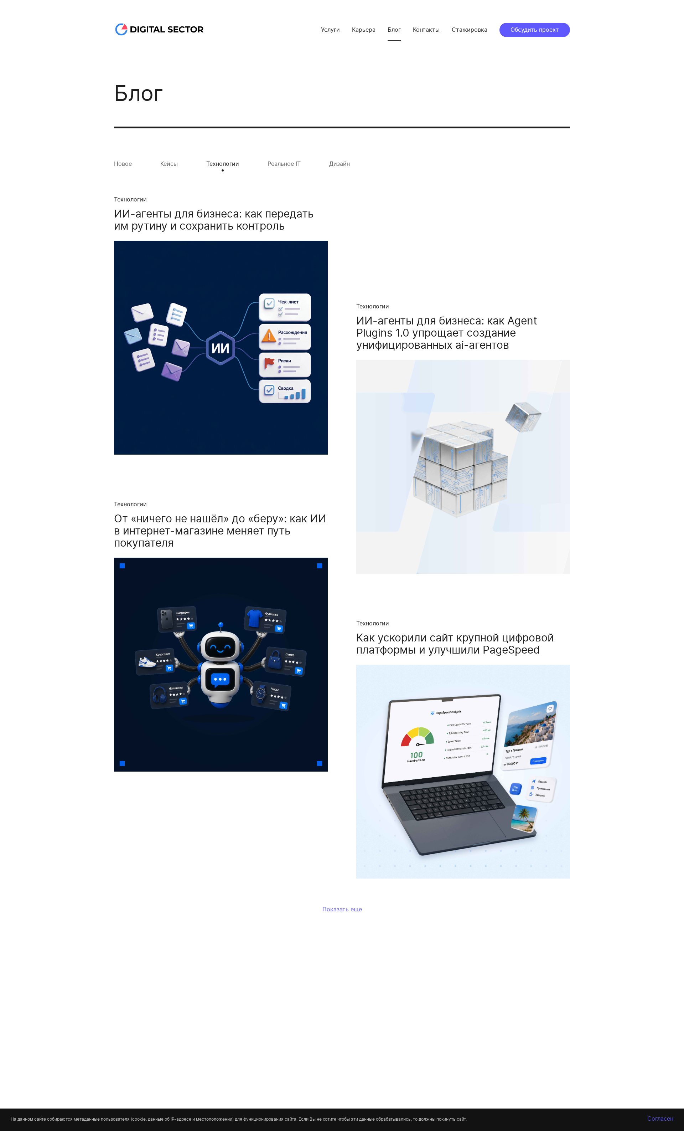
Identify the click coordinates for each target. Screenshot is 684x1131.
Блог (394, 30)
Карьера (363, 30)
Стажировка (469, 30)
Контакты (426, 30)
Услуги (330, 30)
